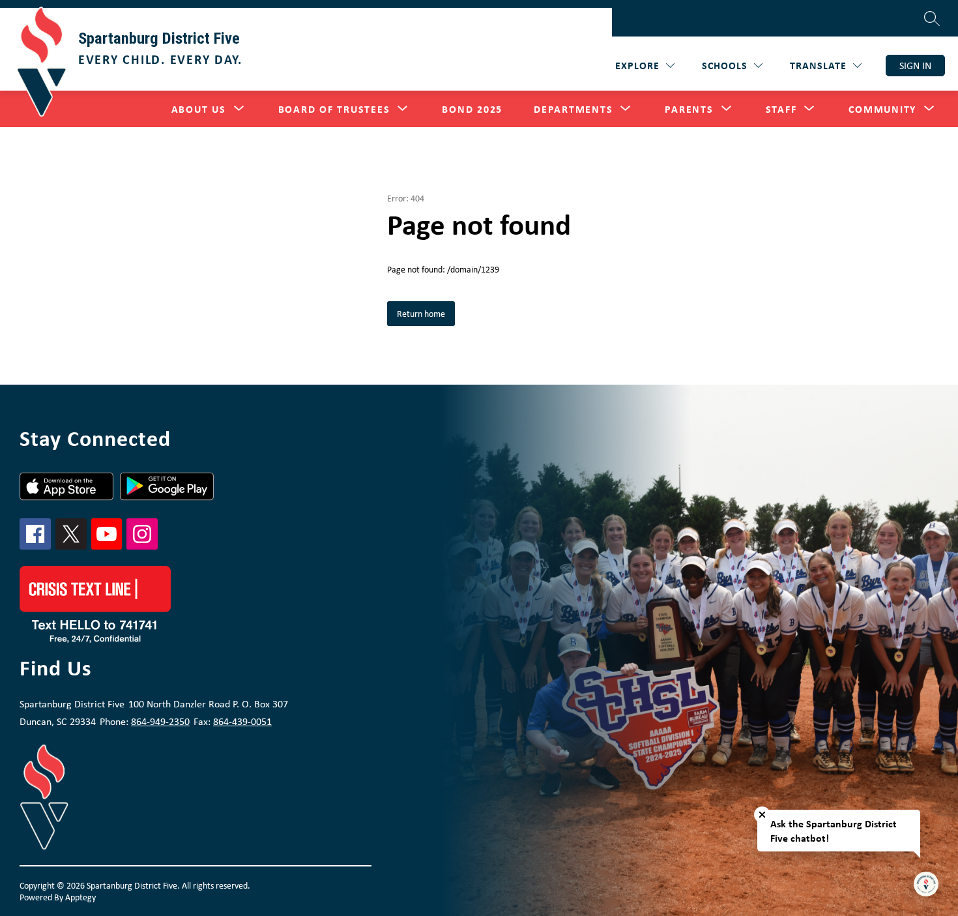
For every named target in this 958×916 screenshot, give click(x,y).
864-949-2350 (160, 721)
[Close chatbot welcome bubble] (762, 814)
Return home (421, 313)
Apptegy (80, 897)
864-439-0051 (242, 721)
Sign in (915, 65)
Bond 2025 (472, 109)
